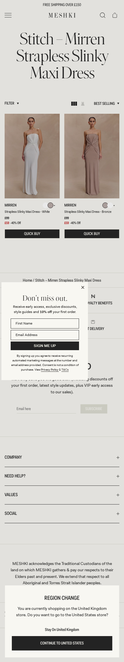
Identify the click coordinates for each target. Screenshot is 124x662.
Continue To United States (62, 643)
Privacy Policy (50, 369)
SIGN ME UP (45, 345)
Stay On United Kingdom (62, 630)
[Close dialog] (83, 287)
